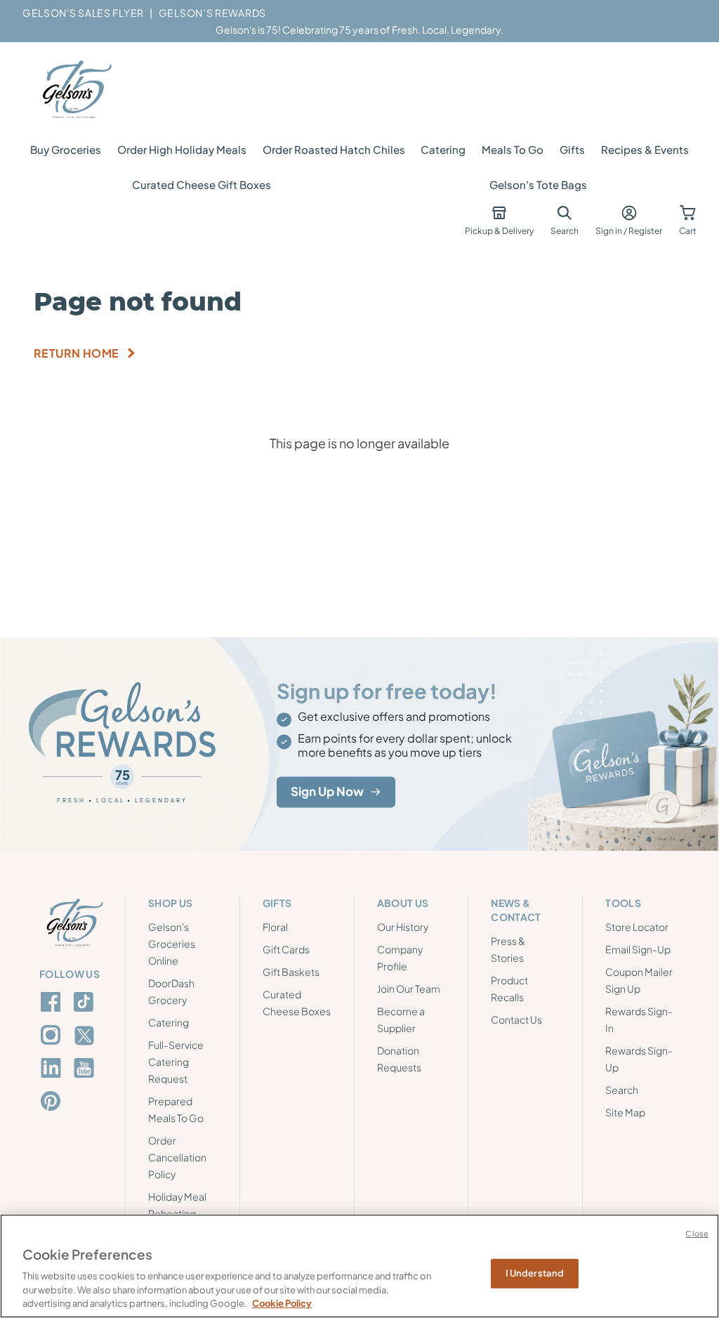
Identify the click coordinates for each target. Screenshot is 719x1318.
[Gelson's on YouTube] (86, 1070)
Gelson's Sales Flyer (83, 12)
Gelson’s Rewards (212, 12)
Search (621, 1089)
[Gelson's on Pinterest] (53, 1101)
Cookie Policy (282, 1303)
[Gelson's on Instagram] (53, 1035)
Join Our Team (408, 988)
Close (696, 1233)
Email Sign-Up (638, 949)
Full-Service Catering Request (176, 1061)
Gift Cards (286, 949)
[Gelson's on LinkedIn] (53, 1068)
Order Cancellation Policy (177, 1157)
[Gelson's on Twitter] (86, 1035)
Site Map (625, 1112)
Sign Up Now (327, 792)
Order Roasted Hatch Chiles (334, 149)
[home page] (76, 90)
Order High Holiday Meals (181, 149)
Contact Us (516, 1019)
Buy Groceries (65, 149)
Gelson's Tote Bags (538, 184)
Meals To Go (512, 149)
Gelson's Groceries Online (171, 943)
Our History (402, 926)
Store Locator (636, 926)
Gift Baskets (291, 971)
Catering (443, 149)
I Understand (535, 1273)
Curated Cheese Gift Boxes (201, 184)
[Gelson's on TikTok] (86, 1004)
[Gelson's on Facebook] (53, 1002)
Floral (275, 926)
